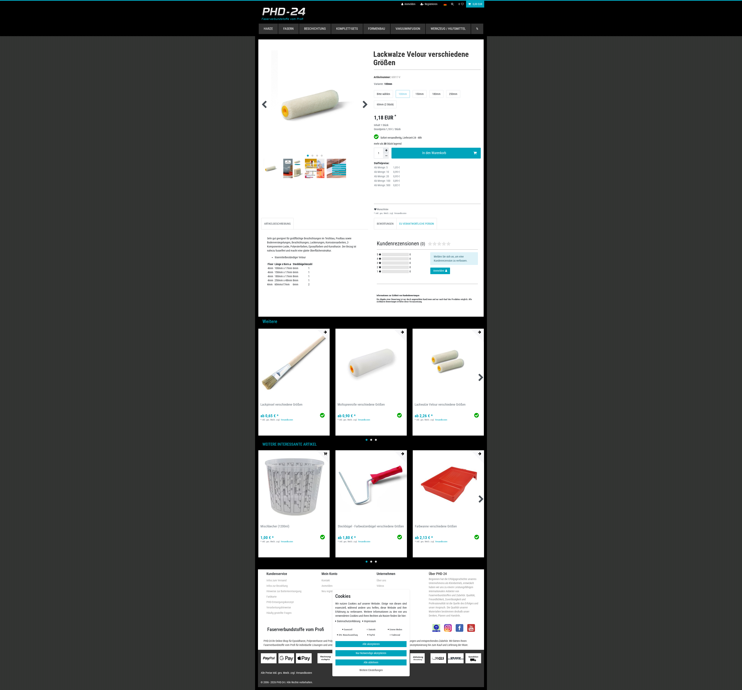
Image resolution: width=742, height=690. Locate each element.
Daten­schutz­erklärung (349, 621)
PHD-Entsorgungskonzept (280, 602)
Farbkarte (271, 596)
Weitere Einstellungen (371, 670)
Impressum (370, 621)
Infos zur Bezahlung (277, 585)
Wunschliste (382, 209)
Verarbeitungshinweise (278, 607)
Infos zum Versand (276, 580)
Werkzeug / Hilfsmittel (448, 29)
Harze (268, 29)
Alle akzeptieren (371, 644)
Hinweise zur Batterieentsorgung (283, 591)
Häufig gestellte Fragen (279, 612)
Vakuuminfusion (408, 29)
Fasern (288, 29)
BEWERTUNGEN (385, 223)
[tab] (277, 223)
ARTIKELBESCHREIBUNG (277, 223)
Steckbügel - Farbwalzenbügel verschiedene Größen (371, 526)
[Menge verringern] (386, 156)
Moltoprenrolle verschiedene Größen (361, 404)
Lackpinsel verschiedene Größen (281, 404)
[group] (294, 364)
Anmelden (327, 585)
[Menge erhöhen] (386, 150)
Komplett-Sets (347, 29)
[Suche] (452, 4)
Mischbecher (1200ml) (274, 526)
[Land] (444, 4)
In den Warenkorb (434, 153)
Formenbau (376, 29)
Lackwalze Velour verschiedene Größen (440, 404)
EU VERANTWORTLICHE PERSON (416, 223)
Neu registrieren (330, 591)
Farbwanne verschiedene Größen (436, 526)
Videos (380, 585)
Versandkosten (400, 213)
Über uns (381, 580)
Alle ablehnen (371, 662)
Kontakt (326, 580)
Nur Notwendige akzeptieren (371, 653)
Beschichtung (315, 29)
